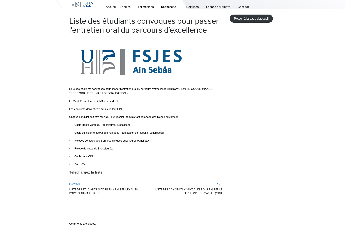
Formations (146, 7)
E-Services (191, 7)
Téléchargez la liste (85, 172)
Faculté (125, 7)
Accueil (111, 7)
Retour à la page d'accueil (251, 18)
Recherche (168, 7)
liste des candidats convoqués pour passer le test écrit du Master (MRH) (188, 191)
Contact (243, 7)
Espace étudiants (218, 7)
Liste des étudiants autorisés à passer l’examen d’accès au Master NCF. (103, 191)
